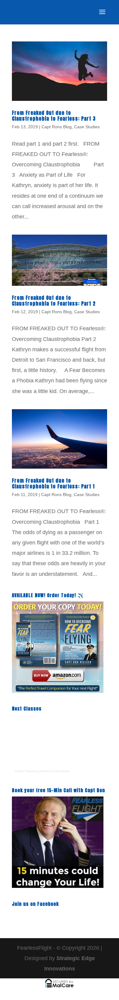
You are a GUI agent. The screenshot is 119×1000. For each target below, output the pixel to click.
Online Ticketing (26, 771)
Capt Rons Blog (56, 126)
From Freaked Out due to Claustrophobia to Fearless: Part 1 (53, 483)
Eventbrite (63, 771)
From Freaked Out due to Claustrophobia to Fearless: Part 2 (54, 300)
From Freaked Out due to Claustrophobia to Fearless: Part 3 (54, 115)
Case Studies (87, 126)
